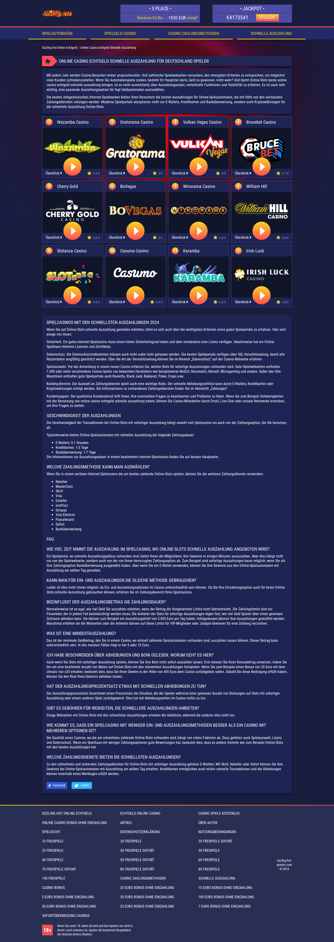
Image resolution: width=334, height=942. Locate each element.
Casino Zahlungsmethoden (193, 33)
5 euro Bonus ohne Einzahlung (68, 897)
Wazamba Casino (73, 122)
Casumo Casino (134, 251)
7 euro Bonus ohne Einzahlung (224, 906)
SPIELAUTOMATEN (57, 33)
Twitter (84, 785)
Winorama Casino (199, 186)
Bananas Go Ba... (151, 17)
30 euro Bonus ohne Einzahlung (147, 897)
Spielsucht (51, 832)
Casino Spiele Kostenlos (218, 813)
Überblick (52, 173)
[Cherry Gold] (72, 211)
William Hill (256, 186)
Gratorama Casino (136, 122)
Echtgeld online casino (140, 813)
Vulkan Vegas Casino (202, 122)
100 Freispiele (53, 878)
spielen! (267, 17)
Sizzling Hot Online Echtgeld (67, 813)
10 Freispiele (52, 841)
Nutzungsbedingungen (217, 832)
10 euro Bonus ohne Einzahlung (225, 888)
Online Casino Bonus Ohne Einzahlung (74, 823)
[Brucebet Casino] (262, 149)
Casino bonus (53, 888)
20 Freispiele (131, 841)
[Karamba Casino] (198, 272)
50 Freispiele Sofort (137, 860)
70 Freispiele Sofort (59, 869)
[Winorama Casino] (198, 211)
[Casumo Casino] (135, 272)
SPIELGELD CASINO (120, 33)
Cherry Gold (67, 186)
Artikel (126, 823)
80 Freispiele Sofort (137, 869)
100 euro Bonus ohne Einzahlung (226, 897)
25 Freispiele (52, 850)
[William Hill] (262, 211)
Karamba (191, 251)
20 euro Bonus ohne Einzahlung (147, 888)
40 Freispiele (52, 860)
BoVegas (128, 186)
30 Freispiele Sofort (137, 850)
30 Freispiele (209, 850)
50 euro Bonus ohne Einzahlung (69, 906)
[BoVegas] (135, 211)
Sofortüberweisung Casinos (66, 916)
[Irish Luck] (262, 275)
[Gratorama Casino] (135, 146)
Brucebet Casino (261, 122)
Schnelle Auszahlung (271, 33)
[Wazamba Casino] (72, 146)
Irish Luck (255, 251)
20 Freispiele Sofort (215, 841)
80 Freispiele (209, 869)
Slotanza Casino (72, 251)
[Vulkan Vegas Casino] (198, 146)
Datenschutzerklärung (140, 832)
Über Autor (207, 823)
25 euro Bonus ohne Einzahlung (147, 906)
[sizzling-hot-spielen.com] (57, 14)
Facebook (58, 785)
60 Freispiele (209, 860)
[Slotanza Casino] (72, 275)
